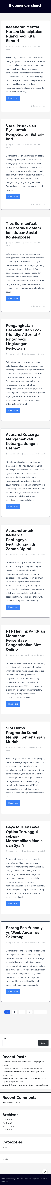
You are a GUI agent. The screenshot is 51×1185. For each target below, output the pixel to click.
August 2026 (7, 1120)
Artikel (8, 49)
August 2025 (7, 1130)
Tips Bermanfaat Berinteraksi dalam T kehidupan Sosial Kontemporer (25, 230)
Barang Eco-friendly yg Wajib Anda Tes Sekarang (24, 932)
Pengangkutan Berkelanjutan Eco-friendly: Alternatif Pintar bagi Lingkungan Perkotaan (23, 337)
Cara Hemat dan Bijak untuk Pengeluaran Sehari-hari (25, 132)
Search (5, 1038)
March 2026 (7, 1123)
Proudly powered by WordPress (12, 1179)
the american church (25, 5)
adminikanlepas (30, 46)
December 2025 (8, 1126)
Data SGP (5, 1159)
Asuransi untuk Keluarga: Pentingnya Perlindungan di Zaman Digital (20, 539)
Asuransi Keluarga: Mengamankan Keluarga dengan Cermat (23, 441)
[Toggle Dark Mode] (44, 1171)
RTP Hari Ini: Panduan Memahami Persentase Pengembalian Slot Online (25, 640)
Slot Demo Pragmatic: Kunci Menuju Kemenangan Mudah (25, 735)
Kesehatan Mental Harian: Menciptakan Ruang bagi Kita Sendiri (25, 34)
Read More (13, 98)
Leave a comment (39, 106)
